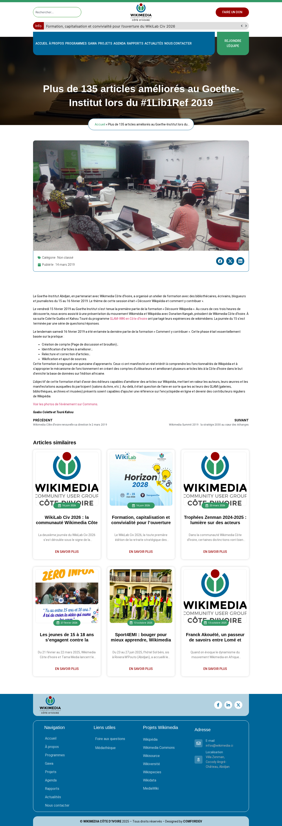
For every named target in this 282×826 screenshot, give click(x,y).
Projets (105, 43)
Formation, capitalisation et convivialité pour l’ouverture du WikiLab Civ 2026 (141, 522)
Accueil (41, 43)
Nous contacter (178, 43)
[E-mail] (198, 743)
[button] (246, 26)
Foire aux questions (110, 739)
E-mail (210, 740)
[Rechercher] (78, 12)
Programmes (76, 43)
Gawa (92, 43)
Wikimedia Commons (159, 748)
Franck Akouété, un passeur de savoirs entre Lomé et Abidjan (215, 640)
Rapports (135, 43)
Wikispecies (152, 772)
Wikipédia (150, 739)
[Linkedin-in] (228, 705)
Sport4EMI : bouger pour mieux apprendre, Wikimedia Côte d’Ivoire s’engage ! (141, 640)
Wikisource (151, 756)
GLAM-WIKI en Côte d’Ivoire (128, 318)
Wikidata (149, 780)
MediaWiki (151, 788)
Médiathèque (105, 748)
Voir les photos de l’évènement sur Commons (65, 404)
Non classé (65, 257)
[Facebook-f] (218, 705)
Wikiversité (151, 764)
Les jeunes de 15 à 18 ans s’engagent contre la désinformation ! (67, 640)
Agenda (119, 43)
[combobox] (53, 12)
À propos (56, 43)
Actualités (154, 43)
